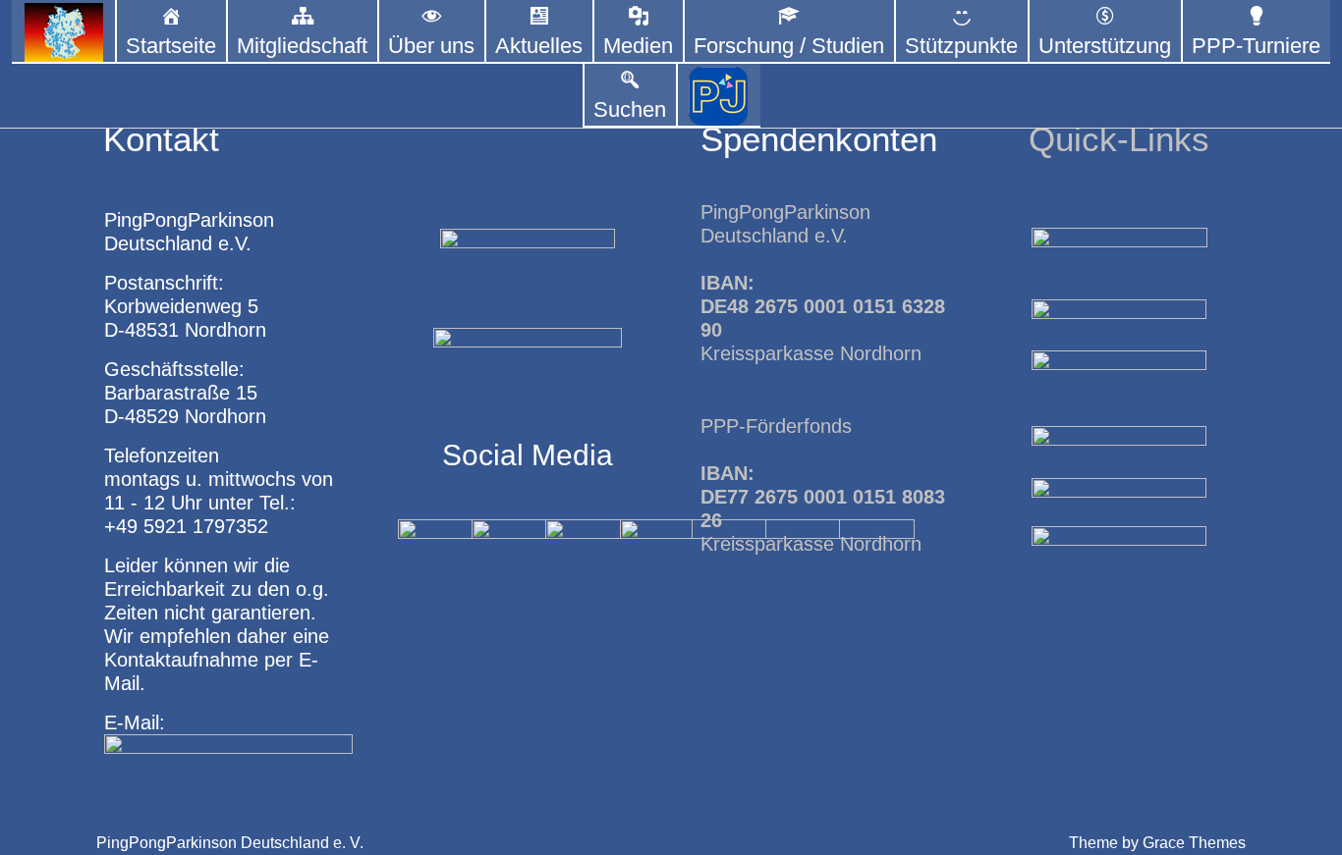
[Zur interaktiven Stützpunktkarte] (63, 32)
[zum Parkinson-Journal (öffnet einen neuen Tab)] (718, 96)
